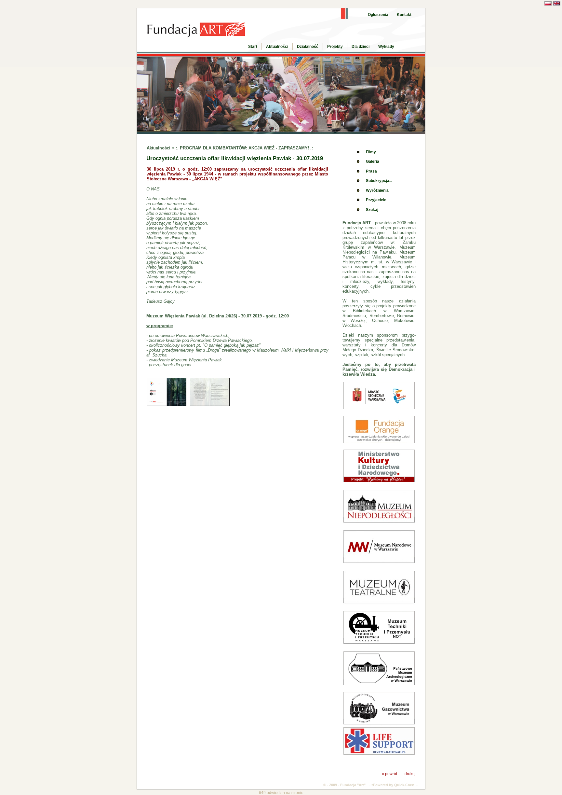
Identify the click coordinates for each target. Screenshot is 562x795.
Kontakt (404, 15)
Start (252, 47)
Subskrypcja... (379, 181)
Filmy (371, 152)
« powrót (389, 774)
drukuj (410, 774)
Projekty (335, 47)
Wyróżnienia (377, 190)
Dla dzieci (360, 47)
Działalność (307, 47)
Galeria (372, 161)
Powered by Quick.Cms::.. (395, 785)
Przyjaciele (376, 200)
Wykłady (386, 47)
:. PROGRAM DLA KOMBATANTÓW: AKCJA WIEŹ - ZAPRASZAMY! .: (244, 148)
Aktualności (277, 47)
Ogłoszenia (378, 15)
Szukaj (372, 210)
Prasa (371, 171)
